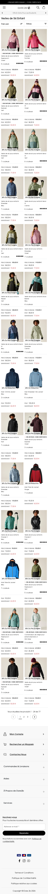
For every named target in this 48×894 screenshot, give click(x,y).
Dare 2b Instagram (24, 860)
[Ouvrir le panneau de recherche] (38, 7)
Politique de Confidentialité (24, 878)
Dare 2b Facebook (19, 860)
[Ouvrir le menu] (4, 7)
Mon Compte (16, 734)
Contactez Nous (18, 754)
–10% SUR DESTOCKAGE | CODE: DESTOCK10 (24, 2)
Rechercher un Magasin (22, 744)
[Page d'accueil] (24, 7)
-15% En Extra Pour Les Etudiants (24, 13)
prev (2, 13)
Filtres (29, 24)
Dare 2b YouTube (28, 860)
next (45, 13)
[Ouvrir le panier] (43, 7)
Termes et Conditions (24, 873)
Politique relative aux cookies (24, 883)
